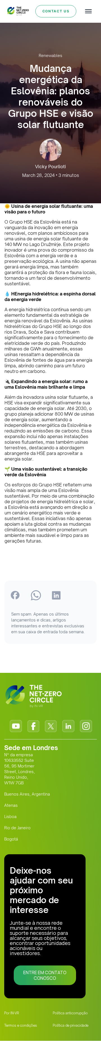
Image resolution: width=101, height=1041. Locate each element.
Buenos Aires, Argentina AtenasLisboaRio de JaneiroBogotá (27, 816)
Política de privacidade (70, 1025)
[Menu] (88, 11)
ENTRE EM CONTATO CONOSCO (44, 975)
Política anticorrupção (70, 1013)
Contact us (56, 11)
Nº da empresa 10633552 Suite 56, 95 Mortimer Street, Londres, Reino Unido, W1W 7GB (19, 768)
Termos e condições (20, 1025)
